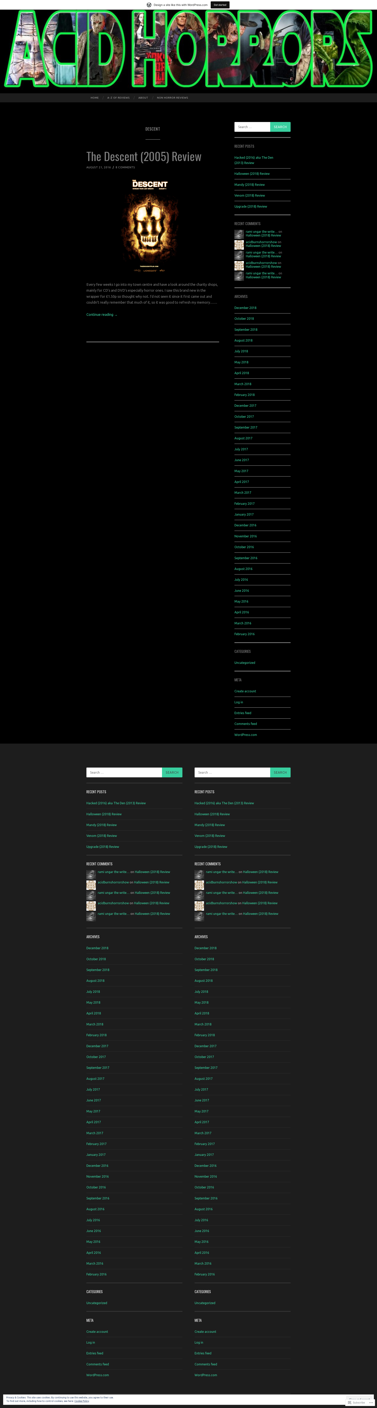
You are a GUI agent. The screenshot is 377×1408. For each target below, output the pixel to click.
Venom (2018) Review (249, 195)
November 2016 (245, 536)
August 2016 (243, 569)
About (143, 97)
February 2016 (244, 634)
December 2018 (245, 308)
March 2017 (242, 492)
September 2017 (245, 427)
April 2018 (241, 373)
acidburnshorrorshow (261, 242)
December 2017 (245, 405)
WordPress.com (245, 735)
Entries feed (242, 713)
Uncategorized (244, 662)
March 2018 (242, 384)
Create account (245, 691)
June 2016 (241, 590)
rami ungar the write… (262, 231)
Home (95, 97)
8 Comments (125, 167)
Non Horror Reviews (172, 97)
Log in (238, 702)
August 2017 (243, 438)
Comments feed (245, 724)
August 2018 (243, 340)
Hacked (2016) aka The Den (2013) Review (116, 803)
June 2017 (241, 460)
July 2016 (241, 579)
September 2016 (245, 558)
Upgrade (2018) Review (250, 206)
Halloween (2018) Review (252, 173)
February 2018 (244, 395)
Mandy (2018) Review (249, 184)
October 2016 (244, 547)
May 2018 (241, 362)
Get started (220, 4)
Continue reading (102, 314)
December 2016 (245, 525)
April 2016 (241, 612)
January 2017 (244, 514)
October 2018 (244, 318)
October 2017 (244, 416)
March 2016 (242, 623)
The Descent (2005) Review (143, 155)
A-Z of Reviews (118, 97)
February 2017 (244, 503)
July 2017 (241, 449)
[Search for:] (262, 127)
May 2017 (241, 471)
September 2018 (245, 329)
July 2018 (241, 351)
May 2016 (241, 601)
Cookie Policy (81, 1401)
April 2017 (241, 482)
